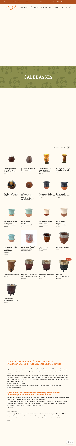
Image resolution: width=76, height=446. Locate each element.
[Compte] (66, 7)
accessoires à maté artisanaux (16, 383)
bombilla (40, 369)
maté (16, 371)
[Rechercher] (62, 7)
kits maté (56, 416)
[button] (63, 147)
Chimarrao (10, 407)
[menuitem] (50, 7)
